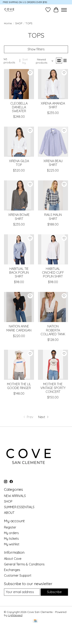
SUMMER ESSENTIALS (19, 507)
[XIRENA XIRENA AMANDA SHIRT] (53, 84)
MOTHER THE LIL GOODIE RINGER (19, 386)
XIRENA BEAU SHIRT (53, 163)
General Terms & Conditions (24, 564)
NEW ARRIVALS (15, 496)
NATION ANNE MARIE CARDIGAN (18, 328)
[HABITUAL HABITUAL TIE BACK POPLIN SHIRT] (19, 249)
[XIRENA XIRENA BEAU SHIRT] (53, 142)
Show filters (36, 49)
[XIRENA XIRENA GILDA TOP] (19, 142)
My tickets (11, 539)
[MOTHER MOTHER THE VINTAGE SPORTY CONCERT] (53, 365)
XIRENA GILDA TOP (19, 163)
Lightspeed (15, 615)
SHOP (18, 23)
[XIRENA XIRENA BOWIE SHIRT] (19, 195)
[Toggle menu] (64, 10)
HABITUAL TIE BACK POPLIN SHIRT (19, 272)
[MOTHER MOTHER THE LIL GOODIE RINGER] (19, 365)
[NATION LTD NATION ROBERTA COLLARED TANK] (53, 307)
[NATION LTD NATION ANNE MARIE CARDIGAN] (19, 307)
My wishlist (11, 544)
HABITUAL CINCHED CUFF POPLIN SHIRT (53, 272)
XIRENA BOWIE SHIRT (19, 217)
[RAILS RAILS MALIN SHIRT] (53, 195)
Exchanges (12, 570)
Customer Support (17, 575)
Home (8, 23)
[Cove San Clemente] (9, 10)
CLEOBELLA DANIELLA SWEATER (19, 107)
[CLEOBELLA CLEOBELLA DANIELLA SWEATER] (19, 84)
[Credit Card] (35, 621)
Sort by (25, 61)
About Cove (12, 559)
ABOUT (9, 513)
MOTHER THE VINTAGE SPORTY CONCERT (53, 388)
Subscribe (54, 592)
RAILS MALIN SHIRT (53, 217)
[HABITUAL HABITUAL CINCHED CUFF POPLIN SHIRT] (53, 249)
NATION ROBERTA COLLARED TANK (53, 330)
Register (10, 527)
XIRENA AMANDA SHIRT (53, 105)
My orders (11, 533)
